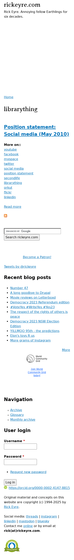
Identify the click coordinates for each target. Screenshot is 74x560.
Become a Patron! (37, 257)
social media (14, 168)
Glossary (17, 415)
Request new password (28, 472)
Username (14, 441)
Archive (16, 410)
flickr (8, 192)
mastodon (27, 521)
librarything (13, 183)
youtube (10, 149)
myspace (11, 159)
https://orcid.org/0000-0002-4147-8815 (39, 488)
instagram (49, 516)
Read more (12, 207)
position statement (18, 173)
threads (32, 516)
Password (14, 456)
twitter (9, 164)
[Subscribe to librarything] (5, 216)
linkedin (10, 197)
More (66, 350)
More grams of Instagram (30, 340)
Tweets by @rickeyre (20, 266)
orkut (8, 188)
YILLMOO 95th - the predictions (34, 331)
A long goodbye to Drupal (30, 293)
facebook (11, 154)
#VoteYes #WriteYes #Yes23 (32, 307)
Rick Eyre (11, 507)
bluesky (43, 521)
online (28, 526)
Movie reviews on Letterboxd (33, 297)
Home (8, 97)
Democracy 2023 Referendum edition (39, 302)
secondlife (12, 178)
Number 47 (19, 288)
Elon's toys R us (22, 336)
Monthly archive (22, 419)
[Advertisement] (37, 56)
